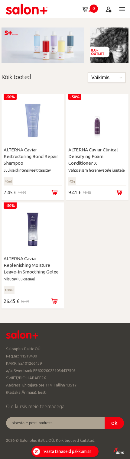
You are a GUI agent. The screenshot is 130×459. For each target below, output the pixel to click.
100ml (9, 290)
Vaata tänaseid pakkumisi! (67, 451)
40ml (8, 181)
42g (72, 181)
